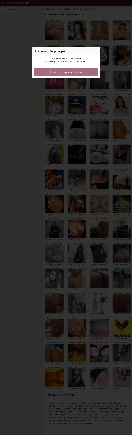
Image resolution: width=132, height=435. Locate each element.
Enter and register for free (66, 72)
